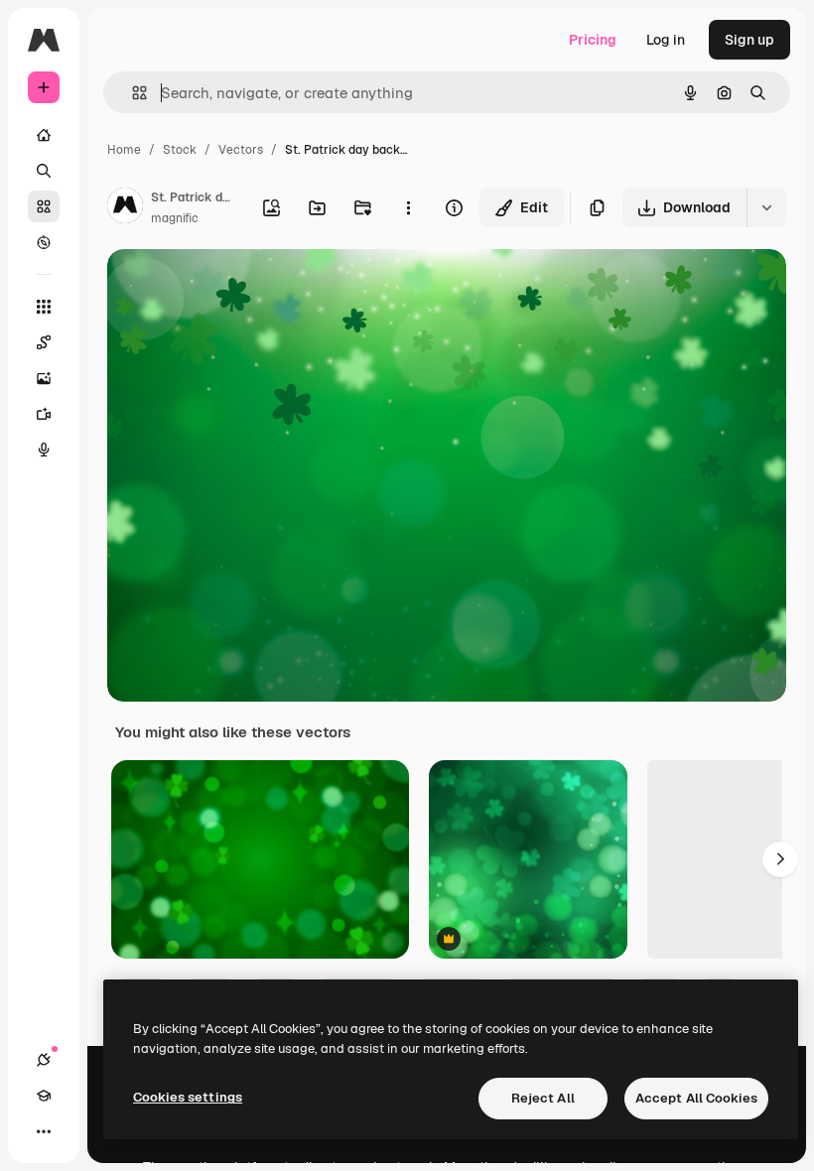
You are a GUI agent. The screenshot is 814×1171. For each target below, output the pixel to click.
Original (234, 287)
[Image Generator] (44, 378)
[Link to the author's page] (125, 208)
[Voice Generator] (44, 449)
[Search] (44, 171)
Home (124, 150)
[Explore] (44, 242)
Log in (665, 40)
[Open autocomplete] (131, 92)
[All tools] (44, 307)
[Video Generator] (44, 414)
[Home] (44, 135)
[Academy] (44, 1095)
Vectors (240, 150)
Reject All (543, 1098)
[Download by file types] (766, 207)
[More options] (408, 207)
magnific (175, 218)
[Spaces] (44, 342)
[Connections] (44, 1060)
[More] (44, 1131)
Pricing (592, 40)
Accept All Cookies (696, 1098)
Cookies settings (187, 1097)
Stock (180, 150)
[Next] (780, 859)
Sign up (749, 40)
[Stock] (44, 206)
